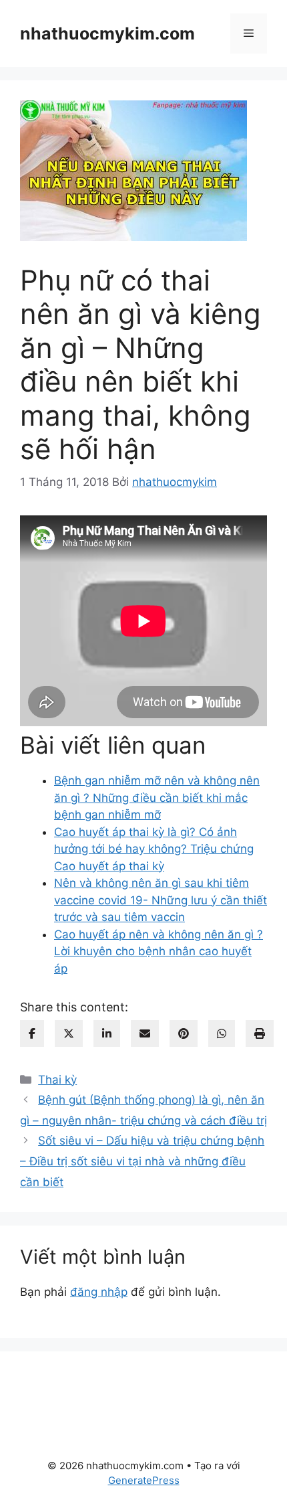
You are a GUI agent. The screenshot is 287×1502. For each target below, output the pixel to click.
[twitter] (69, 1033)
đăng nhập (98, 1292)
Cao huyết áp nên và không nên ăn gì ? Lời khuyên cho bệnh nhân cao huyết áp (158, 951)
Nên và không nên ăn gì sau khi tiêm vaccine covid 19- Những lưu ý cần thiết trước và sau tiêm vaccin (160, 900)
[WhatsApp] (221, 1033)
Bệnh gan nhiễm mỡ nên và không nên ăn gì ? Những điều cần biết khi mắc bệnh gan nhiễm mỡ (157, 797)
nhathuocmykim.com (107, 33)
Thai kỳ (57, 1079)
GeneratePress (144, 1480)
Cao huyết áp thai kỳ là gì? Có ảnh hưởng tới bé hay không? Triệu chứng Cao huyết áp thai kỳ (154, 849)
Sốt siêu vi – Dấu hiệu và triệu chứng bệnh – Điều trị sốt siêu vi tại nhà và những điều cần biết (142, 1161)
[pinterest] (184, 1033)
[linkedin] (106, 1033)
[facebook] (32, 1033)
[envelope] (145, 1033)
